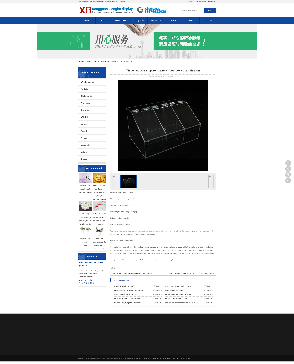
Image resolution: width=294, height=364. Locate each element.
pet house (84, 124)
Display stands (86, 96)
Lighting (84, 152)
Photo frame (85, 103)
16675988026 (288, 163)
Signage (84, 159)
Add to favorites (201, 2)
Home (86, 21)
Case (173, 21)
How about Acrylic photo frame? (176, 298)
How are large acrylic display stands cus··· (129, 290)
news (191, 21)
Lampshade (85, 145)
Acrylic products (121, 21)
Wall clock (84, 117)
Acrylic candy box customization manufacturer (136, 273)
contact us (208, 21)
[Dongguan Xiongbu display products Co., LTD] (105, 10)
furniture (84, 138)
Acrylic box (115, 61)
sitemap (190, 2)
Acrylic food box (127, 61)
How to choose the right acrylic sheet (178, 294)
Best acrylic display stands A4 (124, 286)
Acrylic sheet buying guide (174, 290)
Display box (156, 21)
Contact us (211, 2)
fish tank (84, 131)
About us (104, 21)
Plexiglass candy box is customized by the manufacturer (194, 273)
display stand (138, 21)
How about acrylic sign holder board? (127, 303)
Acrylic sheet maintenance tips (125, 294)
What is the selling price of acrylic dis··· (179, 286)
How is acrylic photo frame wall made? (127, 298)
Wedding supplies (87, 82)
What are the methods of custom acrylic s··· (180, 303)
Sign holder (85, 110)
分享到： (113, 268)
